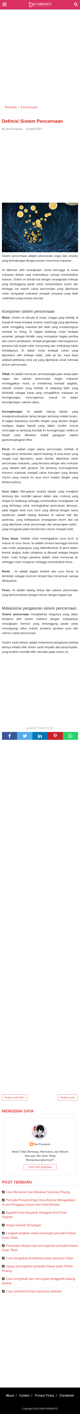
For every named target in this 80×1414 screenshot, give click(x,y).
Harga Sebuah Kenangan (23, 1225)
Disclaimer (66, 1395)
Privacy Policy (44, 1395)
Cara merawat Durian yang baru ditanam (34, 1291)
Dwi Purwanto (42, 1144)
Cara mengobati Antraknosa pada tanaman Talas (39, 1258)
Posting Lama (67, 1097)
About (10, 1395)
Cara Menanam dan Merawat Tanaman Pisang (38, 1192)
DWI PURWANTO (48, 1408)
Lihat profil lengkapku (40, 1167)
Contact (24, 1395)
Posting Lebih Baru (14, 1097)
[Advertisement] (40, 57)
